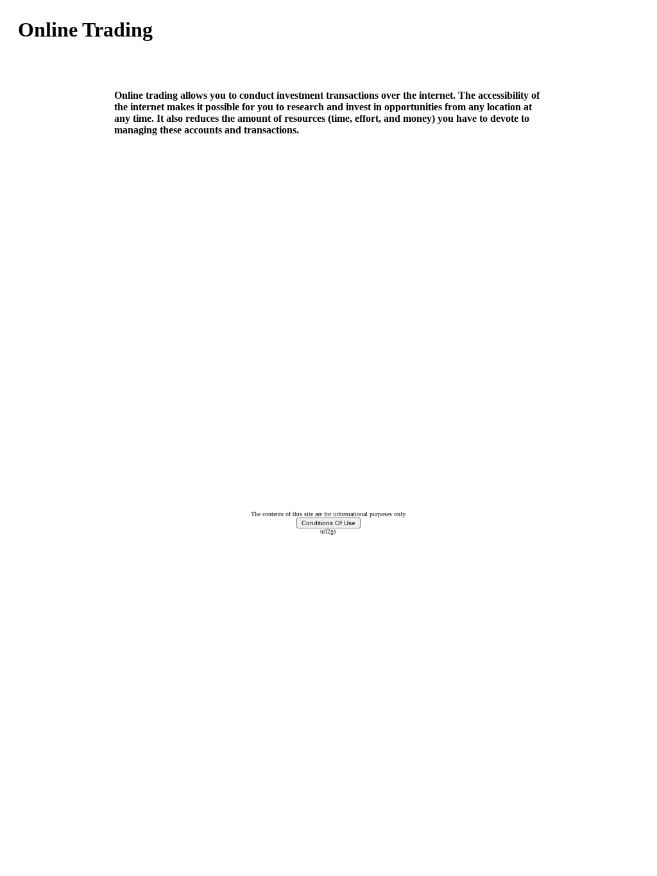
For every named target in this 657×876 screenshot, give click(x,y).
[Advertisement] (168, 66)
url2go (328, 531)
